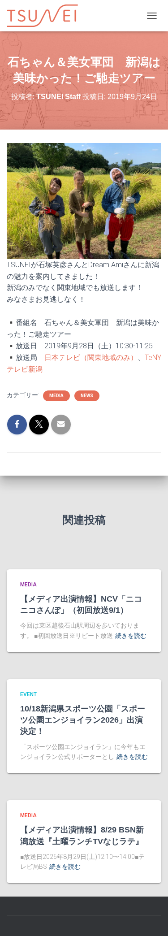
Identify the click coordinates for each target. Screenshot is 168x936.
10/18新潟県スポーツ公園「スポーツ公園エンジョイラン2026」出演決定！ (82, 720)
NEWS (87, 395)
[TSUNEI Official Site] (46, 15)
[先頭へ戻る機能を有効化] (150, 918)
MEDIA (56, 395)
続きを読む (130, 635)
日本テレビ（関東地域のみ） (91, 357)
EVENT (28, 694)
